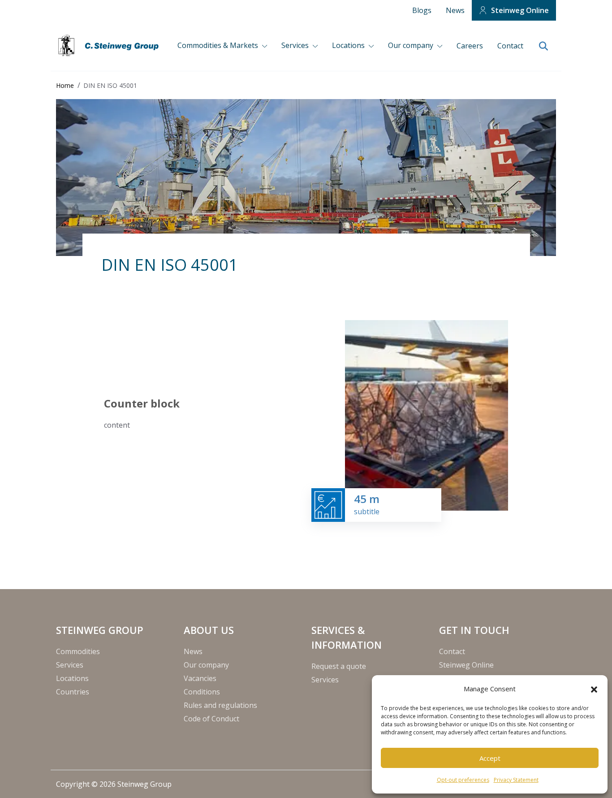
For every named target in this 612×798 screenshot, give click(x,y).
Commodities (78, 651)
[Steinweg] (109, 45)
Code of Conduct (211, 719)
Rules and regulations (220, 705)
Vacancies (200, 678)
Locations (349, 45)
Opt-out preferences (463, 780)
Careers (470, 46)
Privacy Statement (516, 780)
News (455, 10)
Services (295, 45)
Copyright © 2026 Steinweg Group (114, 784)
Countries (72, 692)
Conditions (202, 692)
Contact (510, 46)
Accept (489, 758)
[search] (543, 46)
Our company (411, 45)
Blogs (421, 10)
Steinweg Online (520, 10)
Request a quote (338, 666)
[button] (594, 688)
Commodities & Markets (218, 45)
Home (65, 85)
